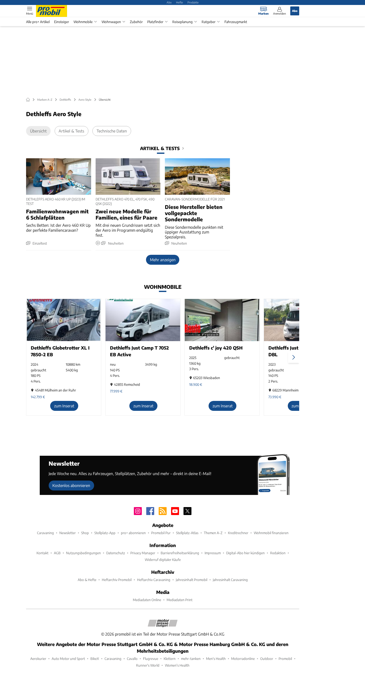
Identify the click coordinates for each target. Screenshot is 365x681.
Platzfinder (155, 22)
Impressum (213, 553)
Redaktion (278, 553)
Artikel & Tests (71, 131)
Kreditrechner (238, 533)
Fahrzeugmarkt (235, 22)
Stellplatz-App (104, 533)
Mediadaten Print (179, 600)
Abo (169, 2)
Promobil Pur (161, 533)
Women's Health (177, 665)
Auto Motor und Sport (68, 658)
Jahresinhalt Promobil (191, 580)
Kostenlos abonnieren (71, 485)
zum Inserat (64, 405)
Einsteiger (61, 22)
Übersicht (38, 131)
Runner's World (147, 665)
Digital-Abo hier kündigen (245, 553)
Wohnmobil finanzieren (271, 533)
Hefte (179, 2)
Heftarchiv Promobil (117, 580)
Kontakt (42, 553)
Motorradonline (243, 658)
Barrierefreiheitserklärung (180, 553)
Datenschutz (115, 553)
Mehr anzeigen (163, 259)
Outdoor (266, 658)
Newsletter (67, 533)
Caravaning (45, 533)
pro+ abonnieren (133, 533)
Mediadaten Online (147, 600)
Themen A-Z (213, 533)
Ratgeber (209, 22)
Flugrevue (150, 658)
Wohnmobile (83, 22)
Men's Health (216, 658)
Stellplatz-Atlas (187, 533)
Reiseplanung (182, 22)
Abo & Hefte (87, 580)
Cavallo (132, 658)
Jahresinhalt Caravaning (230, 580)
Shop (85, 533)
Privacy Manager (142, 553)
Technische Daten (112, 131)
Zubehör (136, 22)
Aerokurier (38, 658)
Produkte (193, 2)
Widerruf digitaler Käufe (163, 559)
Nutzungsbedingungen (83, 553)
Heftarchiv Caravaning (153, 580)
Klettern (170, 658)
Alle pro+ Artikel (38, 22)
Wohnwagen (111, 22)
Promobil (285, 658)
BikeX (94, 658)
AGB (57, 553)
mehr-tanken (191, 658)
